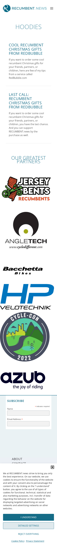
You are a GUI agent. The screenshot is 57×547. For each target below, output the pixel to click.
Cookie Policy (17, 541)
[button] (52, 467)
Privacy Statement (35, 541)
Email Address (15, 419)
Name (10, 409)
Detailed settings (28, 525)
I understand (28, 517)
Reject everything (28, 533)
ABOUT (17, 459)
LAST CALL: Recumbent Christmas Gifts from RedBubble (26, 101)
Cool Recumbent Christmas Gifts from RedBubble (26, 49)
